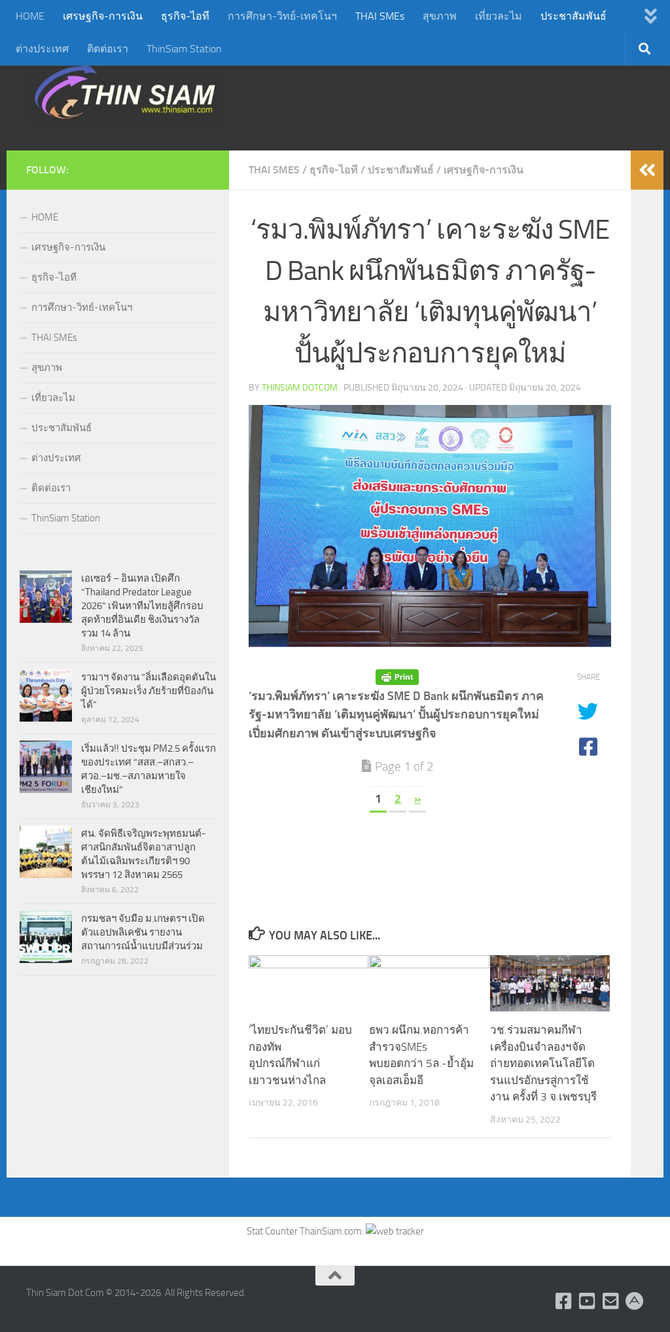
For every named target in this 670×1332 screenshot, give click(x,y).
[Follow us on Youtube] (587, 1301)
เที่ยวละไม (498, 16)
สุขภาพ (440, 16)
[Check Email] (611, 1301)
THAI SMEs (379, 16)
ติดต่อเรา (107, 49)
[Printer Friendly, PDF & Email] (397, 677)
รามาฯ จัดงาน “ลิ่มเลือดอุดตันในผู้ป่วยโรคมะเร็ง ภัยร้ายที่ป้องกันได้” (148, 690)
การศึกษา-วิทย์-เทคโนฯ (282, 16)
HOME (30, 16)
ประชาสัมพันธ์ (573, 16)
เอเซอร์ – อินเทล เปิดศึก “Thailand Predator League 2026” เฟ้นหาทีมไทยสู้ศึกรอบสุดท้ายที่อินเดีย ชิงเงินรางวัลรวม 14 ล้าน (142, 605)
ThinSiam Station (184, 49)
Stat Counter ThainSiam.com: (306, 1231)
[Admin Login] (635, 1301)
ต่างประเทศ (42, 49)
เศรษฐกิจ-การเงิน (103, 16)
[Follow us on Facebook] (564, 1301)
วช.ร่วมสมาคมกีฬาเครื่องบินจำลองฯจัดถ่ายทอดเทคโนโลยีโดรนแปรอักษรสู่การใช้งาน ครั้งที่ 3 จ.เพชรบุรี (543, 1063)
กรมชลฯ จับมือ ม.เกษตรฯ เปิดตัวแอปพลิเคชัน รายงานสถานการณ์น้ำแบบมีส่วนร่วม (143, 932)
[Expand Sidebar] (647, 170)
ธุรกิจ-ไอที (185, 16)
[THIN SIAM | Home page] (125, 91)
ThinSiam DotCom (300, 387)
